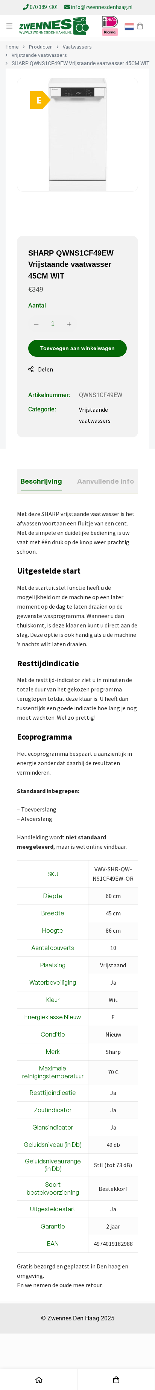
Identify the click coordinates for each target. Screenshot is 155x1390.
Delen (45, 369)
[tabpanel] (77, 899)
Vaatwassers (77, 46)
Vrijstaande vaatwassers (39, 55)
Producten (41, 46)
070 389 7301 (44, 7)
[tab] (41, 481)
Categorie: (42, 409)
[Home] (39, 1379)
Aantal (37, 305)
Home (12, 46)
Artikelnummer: (49, 395)
